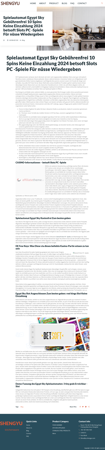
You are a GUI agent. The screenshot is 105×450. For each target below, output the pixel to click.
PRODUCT (53, 3)
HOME (33, 3)
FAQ (72, 3)
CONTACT (82, 3)
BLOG (64, 3)
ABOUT (42, 3)
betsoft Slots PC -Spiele (63, 237)
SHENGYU (10, 3)
